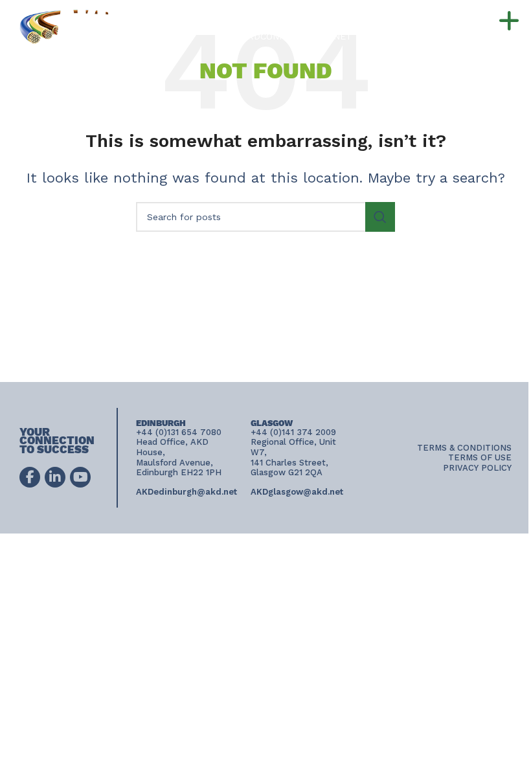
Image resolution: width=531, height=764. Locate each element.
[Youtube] (80, 477)
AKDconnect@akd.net (297, 36)
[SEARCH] (380, 217)
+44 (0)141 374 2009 (334, 25)
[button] (483, 21)
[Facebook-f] (29, 477)
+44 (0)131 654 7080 (343, 14)
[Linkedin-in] (55, 477)
